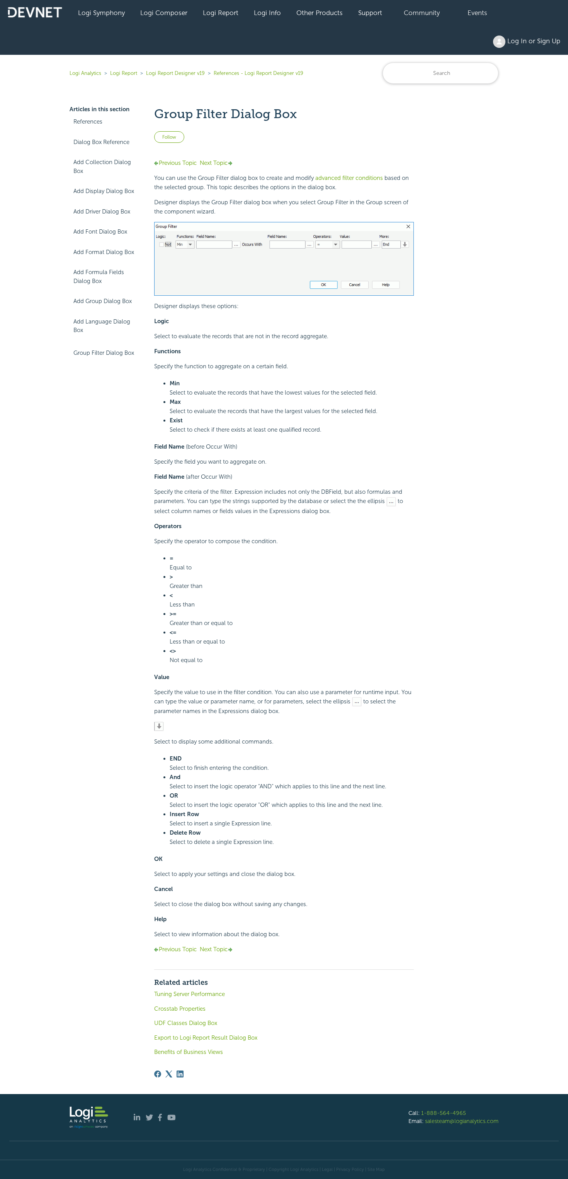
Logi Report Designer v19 (175, 73)
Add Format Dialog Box (103, 252)
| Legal (326, 1169)
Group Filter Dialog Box (103, 352)
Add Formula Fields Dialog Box (98, 277)
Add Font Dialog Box (100, 231)
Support (370, 13)
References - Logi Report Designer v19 (258, 73)
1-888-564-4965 (443, 1113)
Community (422, 13)
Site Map (376, 1169)
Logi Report (220, 13)
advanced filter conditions (349, 177)
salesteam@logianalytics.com (461, 1121)
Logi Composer (163, 13)
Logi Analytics (85, 73)
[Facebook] (157, 1074)
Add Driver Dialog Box (101, 211)
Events (477, 13)
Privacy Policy (350, 1169)
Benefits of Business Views (188, 1052)
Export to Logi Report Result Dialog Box (205, 1037)
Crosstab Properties (180, 1008)
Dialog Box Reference (101, 142)
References (87, 121)
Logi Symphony (101, 13)
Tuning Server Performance (189, 994)
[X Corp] (168, 1074)
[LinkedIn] (180, 1074)
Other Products (319, 13)
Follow (169, 137)
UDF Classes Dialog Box (185, 1023)
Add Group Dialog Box (102, 301)
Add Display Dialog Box (103, 191)
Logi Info (267, 13)
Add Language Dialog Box (101, 326)
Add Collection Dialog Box (102, 166)
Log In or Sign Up (532, 41)
